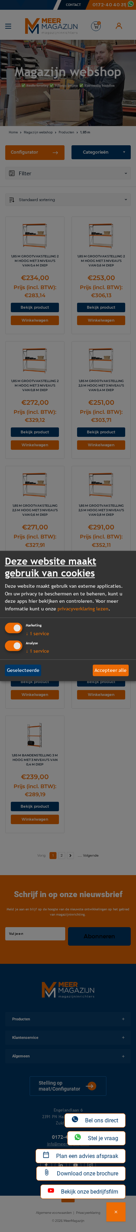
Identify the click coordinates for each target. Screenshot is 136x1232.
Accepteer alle (111, 670)
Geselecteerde (23, 670)
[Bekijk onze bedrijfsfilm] (116, 1212)
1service (37, 633)
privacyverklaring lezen (83, 608)
